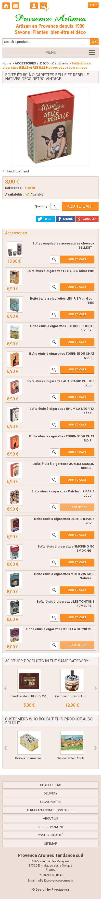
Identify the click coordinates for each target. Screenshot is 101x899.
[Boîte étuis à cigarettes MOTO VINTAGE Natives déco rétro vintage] (15, 580)
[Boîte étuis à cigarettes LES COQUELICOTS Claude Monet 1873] (15, 332)
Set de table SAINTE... (72, 758)
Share (67, 219)
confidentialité (50, 835)
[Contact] (15, 6)
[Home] (6, 6)
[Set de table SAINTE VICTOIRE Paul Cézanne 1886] (72, 743)
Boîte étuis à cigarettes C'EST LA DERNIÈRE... (60, 629)
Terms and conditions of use (50, 810)
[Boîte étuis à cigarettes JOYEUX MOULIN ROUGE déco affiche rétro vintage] (15, 470)
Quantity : (42, 206)
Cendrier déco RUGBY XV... (29, 696)
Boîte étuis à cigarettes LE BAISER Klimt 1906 (60, 271)
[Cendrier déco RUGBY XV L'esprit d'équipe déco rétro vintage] (29, 681)
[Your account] (34, 6)
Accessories (16, 233)
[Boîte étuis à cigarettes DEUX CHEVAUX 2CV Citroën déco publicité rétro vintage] (15, 525)
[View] (54, 259)
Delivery (50, 793)
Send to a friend (17, 171)
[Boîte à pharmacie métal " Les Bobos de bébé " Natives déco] (29, 743)
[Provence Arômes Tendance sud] (50, 23)
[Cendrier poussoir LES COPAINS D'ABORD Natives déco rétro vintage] (72, 681)
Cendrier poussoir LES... (72, 696)
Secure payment (50, 827)
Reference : (14, 188)
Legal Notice (50, 802)
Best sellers (50, 785)
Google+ (89, 219)
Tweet (47, 219)
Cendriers (60, 63)
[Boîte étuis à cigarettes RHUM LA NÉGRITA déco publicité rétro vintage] (15, 415)
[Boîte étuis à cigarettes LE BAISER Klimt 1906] (15, 277)
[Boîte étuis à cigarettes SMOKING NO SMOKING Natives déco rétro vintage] (15, 552)
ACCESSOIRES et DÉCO (32, 63)
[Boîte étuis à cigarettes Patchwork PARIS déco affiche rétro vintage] (15, 497)
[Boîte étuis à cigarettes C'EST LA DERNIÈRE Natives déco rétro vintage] (15, 635)
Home (6, 63)
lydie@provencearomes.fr (55, 880)
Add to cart (77, 259)
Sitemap (50, 843)
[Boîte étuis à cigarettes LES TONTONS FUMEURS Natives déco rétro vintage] (15, 607)
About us (50, 818)
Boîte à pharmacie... (29, 758)
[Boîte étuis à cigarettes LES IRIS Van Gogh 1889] (15, 304)
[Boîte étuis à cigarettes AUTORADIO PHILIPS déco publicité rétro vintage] (15, 387)
